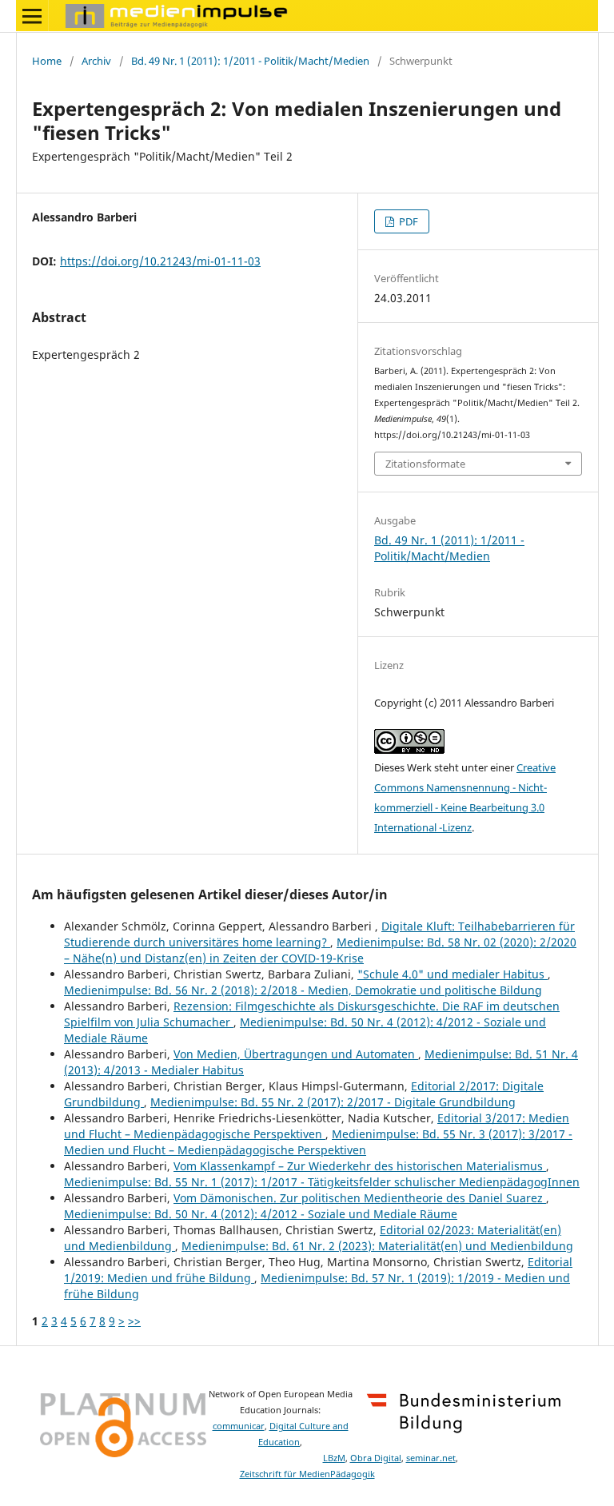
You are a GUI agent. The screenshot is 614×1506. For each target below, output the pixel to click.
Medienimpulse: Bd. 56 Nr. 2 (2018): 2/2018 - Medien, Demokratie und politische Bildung (303, 990)
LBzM (334, 1458)
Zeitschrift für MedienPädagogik (307, 1474)
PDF (407, 221)
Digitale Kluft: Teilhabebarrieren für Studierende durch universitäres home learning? (319, 934)
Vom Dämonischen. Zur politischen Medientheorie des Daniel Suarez (359, 1197)
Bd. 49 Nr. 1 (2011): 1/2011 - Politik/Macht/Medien (250, 61)
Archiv (96, 61)
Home (47, 61)
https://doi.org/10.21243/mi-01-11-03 (160, 261)
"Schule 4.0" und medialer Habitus (452, 974)
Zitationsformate (425, 463)
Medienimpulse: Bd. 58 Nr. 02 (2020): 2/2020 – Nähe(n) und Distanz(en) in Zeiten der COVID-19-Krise (320, 950)
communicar (239, 1426)
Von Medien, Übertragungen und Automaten (295, 1054)
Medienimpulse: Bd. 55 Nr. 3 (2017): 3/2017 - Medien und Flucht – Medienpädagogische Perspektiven (318, 1141)
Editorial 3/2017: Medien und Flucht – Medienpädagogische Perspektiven (316, 1125)
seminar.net (431, 1458)
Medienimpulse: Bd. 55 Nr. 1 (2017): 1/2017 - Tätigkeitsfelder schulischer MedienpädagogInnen (322, 1181)
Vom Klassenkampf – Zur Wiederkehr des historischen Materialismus (359, 1165)
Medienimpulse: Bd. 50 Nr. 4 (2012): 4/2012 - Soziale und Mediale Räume (260, 1213)
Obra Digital (375, 1458)
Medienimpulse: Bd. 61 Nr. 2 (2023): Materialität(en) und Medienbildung (377, 1245)
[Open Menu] (32, 16)
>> (134, 1321)
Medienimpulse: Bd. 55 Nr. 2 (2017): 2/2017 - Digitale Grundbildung (333, 1102)
